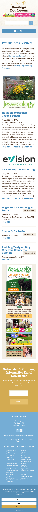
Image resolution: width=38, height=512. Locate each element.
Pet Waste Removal (27, 476)
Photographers (10, 478)
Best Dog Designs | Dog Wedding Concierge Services (16, 250)
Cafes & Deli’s (10, 456)
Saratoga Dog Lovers (16, 56)
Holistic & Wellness (12, 465)
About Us (20, 440)
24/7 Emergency (11, 450)
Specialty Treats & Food (13, 480)
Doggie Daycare (26, 459)
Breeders (23, 454)
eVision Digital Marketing (18, 169)
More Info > (7, 147)
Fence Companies (11, 463)
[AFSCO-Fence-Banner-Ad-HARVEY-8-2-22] (19, 266)
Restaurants (24, 478)
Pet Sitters (24, 474)
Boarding (23, 452)
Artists (8, 452)
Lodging (23, 465)
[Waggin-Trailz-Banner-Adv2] (19, 347)
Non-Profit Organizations (25, 468)
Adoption (24, 450)
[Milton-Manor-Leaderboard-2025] (19, 14)
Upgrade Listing (29, 210)
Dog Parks (9, 458)
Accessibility (28, 440)
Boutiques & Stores (12, 454)
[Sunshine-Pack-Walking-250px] (19, 293)
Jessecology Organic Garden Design (14, 114)
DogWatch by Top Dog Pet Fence (18, 209)
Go (31, 23)
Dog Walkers (10, 459)
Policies (19, 442)
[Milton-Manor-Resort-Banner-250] (19, 320)
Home (7, 440)
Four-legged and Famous (26, 462)
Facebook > (28, 147)
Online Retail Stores (12, 470)
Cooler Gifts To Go (13, 231)
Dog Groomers (25, 456)
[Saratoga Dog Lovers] (19, 4)
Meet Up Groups (11, 469)
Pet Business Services (27, 470)
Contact (13, 440)
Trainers (23, 480)
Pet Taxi (8, 476)
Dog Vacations (25, 458)
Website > (18, 147)
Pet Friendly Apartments (9, 473)
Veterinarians (10, 482)
